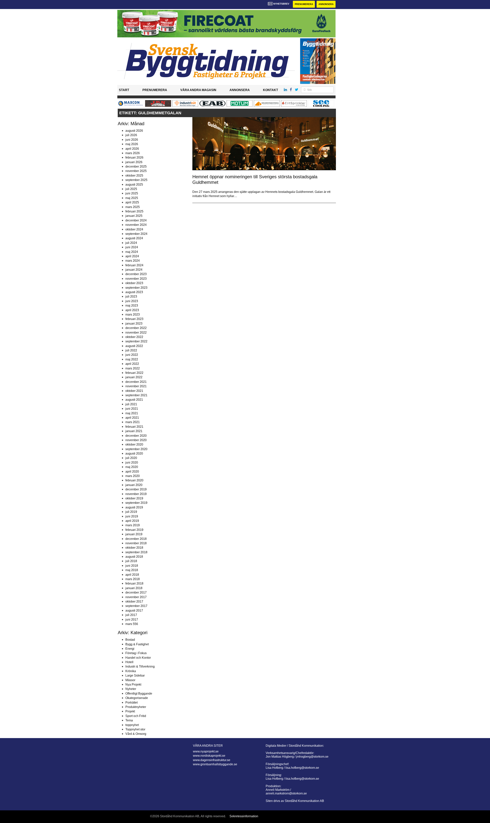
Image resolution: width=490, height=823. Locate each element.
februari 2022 (134, 372)
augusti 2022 (134, 346)
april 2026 (132, 148)
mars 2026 (132, 153)
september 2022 (136, 341)
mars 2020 (132, 476)
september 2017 (136, 606)
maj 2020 (131, 467)
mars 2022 (132, 368)
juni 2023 (131, 301)
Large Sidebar (135, 675)
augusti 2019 (134, 507)
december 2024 (136, 220)
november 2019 (136, 494)
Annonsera (326, 4)
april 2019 (132, 520)
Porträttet (131, 702)
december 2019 (136, 489)
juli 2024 (131, 242)
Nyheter (130, 689)
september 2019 (136, 502)
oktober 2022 (134, 337)
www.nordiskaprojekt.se (209, 755)
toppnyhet (132, 725)
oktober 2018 (134, 547)
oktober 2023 (134, 283)
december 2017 (136, 592)
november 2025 (136, 171)
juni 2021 (131, 408)
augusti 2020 (134, 453)
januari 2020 (133, 485)
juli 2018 (131, 561)
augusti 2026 (134, 130)
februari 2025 (134, 211)
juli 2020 (131, 458)
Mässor (130, 680)
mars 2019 (132, 525)
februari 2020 (134, 480)
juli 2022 (131, 350)
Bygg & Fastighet (137, 644)
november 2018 (136, 543)
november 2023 (136, 278)
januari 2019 (133, 534)
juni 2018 (131, 565)
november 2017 (136, 597)
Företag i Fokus (136, 653)
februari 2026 (134, 157)
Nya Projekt (133, 684)
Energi (129, 648)
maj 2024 (131, 251)
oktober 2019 (134, 498)
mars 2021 (132, 422)
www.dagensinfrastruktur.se (211, 760)
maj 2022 (131, 359)
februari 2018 (134, 583)
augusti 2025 (134, 184)
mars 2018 (132, 579)
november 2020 (136, 440)
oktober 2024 (134, 229)
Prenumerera (304, 4)
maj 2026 (131, 144)
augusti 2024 (134, 238)
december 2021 (136, 381)
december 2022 (136, 328)
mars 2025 (132, 207)
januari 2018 (133, 588)
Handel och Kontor (138, 657)
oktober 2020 (134, 444)
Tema (129, 720)
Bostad (130, 639)
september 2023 (136, 287)
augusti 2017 (134, 610)
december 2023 (136, 274)
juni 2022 (131, 354)
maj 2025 (131, 198)
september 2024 (136, 233)
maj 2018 (131, 570)
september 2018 (136, 552)
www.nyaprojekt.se (206, 751)
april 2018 (132, 574)
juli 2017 (131, 615)
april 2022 (132, 363)
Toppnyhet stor (135, 729)
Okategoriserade (136, 698)
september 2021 (136, 395)
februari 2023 (134, 319)
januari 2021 (133, 431)
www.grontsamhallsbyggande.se (215, 764)
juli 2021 (131, 404)
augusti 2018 (134, 556)
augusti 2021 (134, 399)
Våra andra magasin (198, 90)
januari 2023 (133, 323)
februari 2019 (134, 529)
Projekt (130, 711)
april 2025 (132, 202)
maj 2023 (131, 305)
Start (124, 90)
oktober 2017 (134, 601)
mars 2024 (132, 260)
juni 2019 (131, 516)
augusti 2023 (134, 292)
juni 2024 (131, 247)
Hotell (129, 662)
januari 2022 (133, 377)
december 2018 (136, 538)
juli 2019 (131, 511)
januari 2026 (133, 162)
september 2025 (136, 180)
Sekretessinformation (243, 816)
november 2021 (136, 386)
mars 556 (131, 624)
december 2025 (136, 166)
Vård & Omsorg (135, 733)
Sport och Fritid (135, 716)
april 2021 (132, 417)
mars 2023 (132, 314)
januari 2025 (133, 215)
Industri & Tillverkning (140, 666)
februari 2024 (134, 265)
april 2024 (132, 256)
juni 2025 (131, 193)
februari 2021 (134, 426)
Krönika (130, 671)
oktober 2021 (134, 390)
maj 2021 (131, 413)
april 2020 (132, 471)
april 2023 (132, 310)
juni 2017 (131, 619)
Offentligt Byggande (138, 693)
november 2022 (136, 332)
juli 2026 (131, 135)
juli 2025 (131, 189)
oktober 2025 (134, 175)
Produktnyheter (135, 707)
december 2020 (136, 435)
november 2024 (136, 224)
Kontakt (270, 90)
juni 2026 (131, 139)
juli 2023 (131, 296)
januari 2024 (133, 269)
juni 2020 (131, 462)
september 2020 (136, 449)
